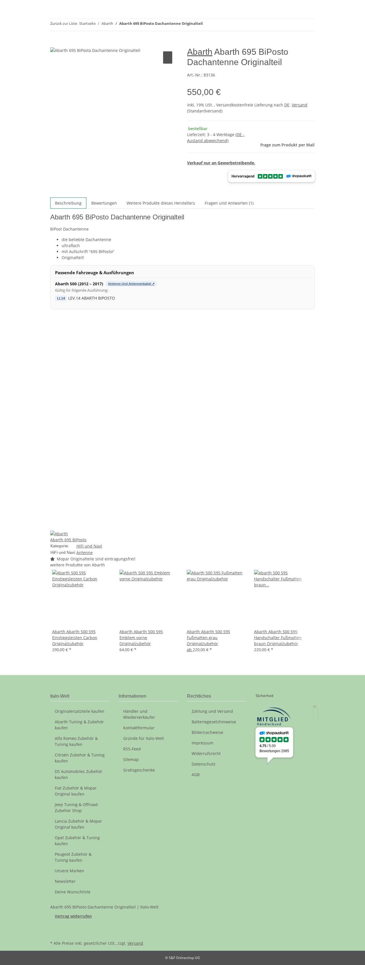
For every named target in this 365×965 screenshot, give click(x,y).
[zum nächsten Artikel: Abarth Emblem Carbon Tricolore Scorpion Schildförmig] (217, 25)
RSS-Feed (132, 749)
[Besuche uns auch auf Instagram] (54, 926)
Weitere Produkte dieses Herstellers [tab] (161, 203)
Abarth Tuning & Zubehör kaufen (79, 724)
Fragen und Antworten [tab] (229, 203)
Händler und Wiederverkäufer (139, 714)
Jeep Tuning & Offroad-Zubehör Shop (77, 807)
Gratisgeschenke (139, 770)
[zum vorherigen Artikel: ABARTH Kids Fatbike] (207, 25)
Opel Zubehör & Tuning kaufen (77, 840)
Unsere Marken (69, 870)
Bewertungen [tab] (104, 203)
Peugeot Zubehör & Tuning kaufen (73, 857)
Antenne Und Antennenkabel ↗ (131, 283)
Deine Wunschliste (72, 892)
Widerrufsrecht (206, 753)
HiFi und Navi (89, 546)
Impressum (202, 743)
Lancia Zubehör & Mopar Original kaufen (78, 824)
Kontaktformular (139, 727)
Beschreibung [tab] (68, 203)
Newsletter (65, 881)
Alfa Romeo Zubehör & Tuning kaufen (76, 741)
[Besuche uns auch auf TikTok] (54, 932)
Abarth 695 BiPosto (68, 539)
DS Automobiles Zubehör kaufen (78, 774)
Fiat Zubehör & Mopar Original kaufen (76, 791)
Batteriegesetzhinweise (214, 721)
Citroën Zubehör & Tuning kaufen (80, 758)
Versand (299, 105)
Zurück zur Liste (63, 23)
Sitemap (131, 759)
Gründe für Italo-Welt (143, 738)
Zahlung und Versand (212, 711)
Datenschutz (204, 764)
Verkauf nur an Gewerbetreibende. (221, 162)
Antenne (84, 552)
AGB (196, 774)
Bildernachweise (207, 732)
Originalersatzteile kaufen (79, 711)
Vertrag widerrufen (73, 916)
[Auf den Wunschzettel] (167, 57)
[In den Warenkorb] (54, 44)
